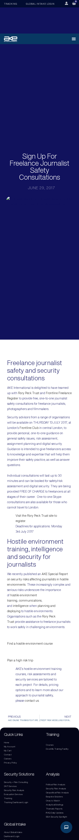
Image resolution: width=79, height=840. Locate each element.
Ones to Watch (53, 800)
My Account (9, 746)
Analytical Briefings (54, 805)
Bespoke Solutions (54, 796)
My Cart (8, 750)
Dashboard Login (12, 836)
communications (30, 600)
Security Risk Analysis (14, 790)
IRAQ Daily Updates (55, 813)
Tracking (8, 798)
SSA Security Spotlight (56, 817)
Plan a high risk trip (20, 660)
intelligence (21, 605)
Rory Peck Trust (28, 393)
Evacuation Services (13, 794)
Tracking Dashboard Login (16, 802)
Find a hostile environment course (30, 643)
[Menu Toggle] (74, 39)
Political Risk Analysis (55, 784)
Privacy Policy (10, 763)
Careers (8, 758)
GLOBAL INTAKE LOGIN (40, 4)
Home (6, 742)
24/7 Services (10, 786)
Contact (8, 754)
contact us (32, 700)
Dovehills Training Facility (57, 749)
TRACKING (10, 4)
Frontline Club (29, 427)
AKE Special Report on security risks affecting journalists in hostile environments (38, 579)
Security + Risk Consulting (16, 782)
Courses (50, 745)
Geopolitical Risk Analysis (57, 792)
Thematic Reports (54, 809)
